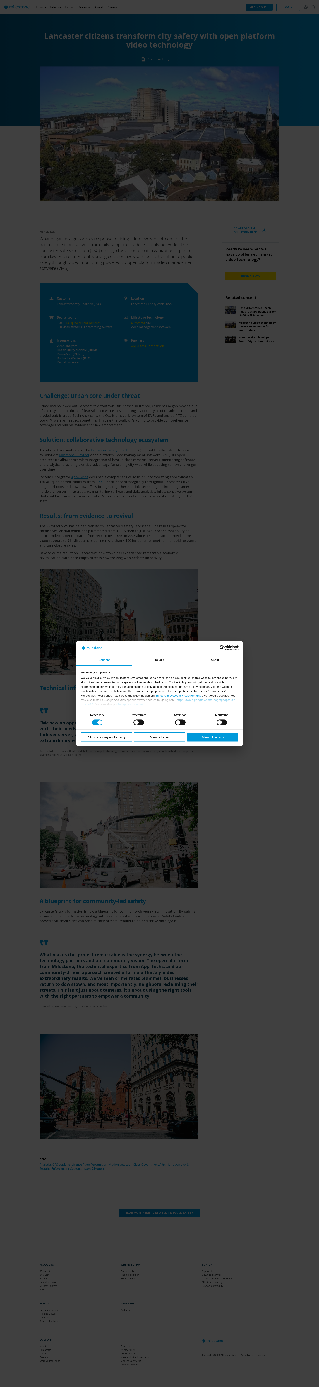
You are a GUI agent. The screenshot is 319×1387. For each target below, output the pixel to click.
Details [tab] (159, 660)
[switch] (138, 722)
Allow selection (159, 737)
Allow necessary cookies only (106, 737)
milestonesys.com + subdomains (178, 695)
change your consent (130, 704)
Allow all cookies (213, 737)
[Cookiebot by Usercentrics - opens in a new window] (222, 648)
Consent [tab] (104, 660)
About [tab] (215, 660)
